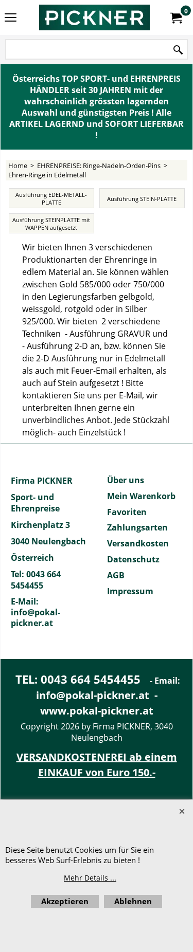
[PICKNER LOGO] (94, 17)
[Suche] (178, 50)
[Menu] (10, 18)
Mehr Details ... (90, 878)
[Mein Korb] (175, 17)
